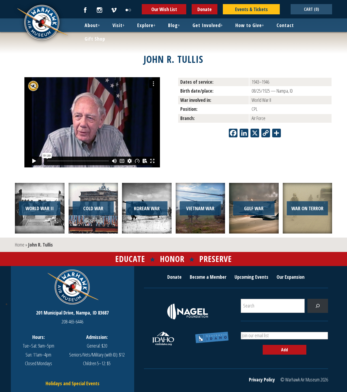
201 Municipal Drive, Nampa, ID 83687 (72, 312)
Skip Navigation (7, 1)
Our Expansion (290, 277)
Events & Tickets (251, 9)
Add (284, 350)
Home (19, 244)
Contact (285, 25)
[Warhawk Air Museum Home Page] (42, 39)
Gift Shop (95, 38)
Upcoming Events (251, 277)
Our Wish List (164, 9)
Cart (311, 9)
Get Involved (206, 25)
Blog (173, 25)
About (91, 25)
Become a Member (208, 277)
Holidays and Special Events (72, 383)
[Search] (317, 306)
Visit (118, 25)
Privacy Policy (262, 379)
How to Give (248, 25)
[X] (254, 133)
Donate (204, 9)
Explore (145, 25)
